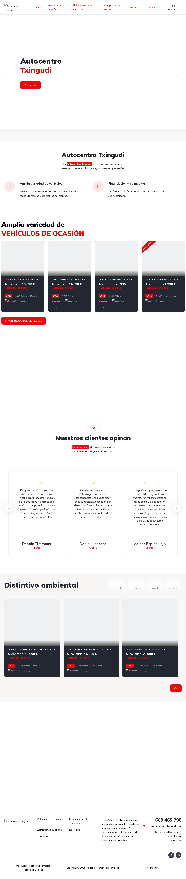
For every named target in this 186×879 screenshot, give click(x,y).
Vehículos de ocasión (54, 7)
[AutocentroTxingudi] (93, 72)
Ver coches (30, 84)
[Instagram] (178, 855)
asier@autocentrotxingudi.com (164, 825)
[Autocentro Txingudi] (15, 7)
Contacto (150, 7)
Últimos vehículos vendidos (82, 7)
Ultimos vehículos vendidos (79, 820)
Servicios (135, 7)
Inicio (39, 7)
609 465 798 (168, 820)
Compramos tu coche (112, 7)
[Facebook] (171, 855)
